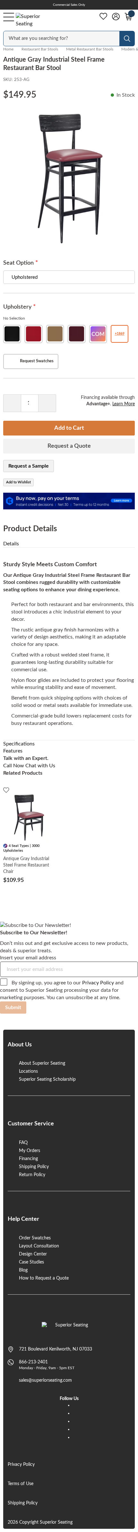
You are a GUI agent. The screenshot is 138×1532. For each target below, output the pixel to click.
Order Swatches (35, 1238)
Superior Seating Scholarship (47, 1079)
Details (11, 543)
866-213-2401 (33, 1362)
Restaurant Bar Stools (40, 49)
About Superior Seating (42, 1063)
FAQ (23, 1142)
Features (12, 750)
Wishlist (103, 16)
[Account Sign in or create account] (116, 17)
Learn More (123, 404)
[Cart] (128, 17)
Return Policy (32, 1175)
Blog (23, 1270)
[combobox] (62, 38)
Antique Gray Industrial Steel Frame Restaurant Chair (26, 865)
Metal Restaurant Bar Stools (89, 49)
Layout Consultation (39, 1246)
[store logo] (69, 1328)
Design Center (33, 1254)
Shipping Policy (34, 1167)
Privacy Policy (98, 982)
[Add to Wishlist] (6, 790)
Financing (28, 1159)
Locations (28, 1071)
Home (8, 49)
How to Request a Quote (44, 1278)
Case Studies (31, 1262)
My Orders (29, 1151)
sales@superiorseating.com (45, 1380)
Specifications (19, 743)
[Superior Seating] (34, 20)
